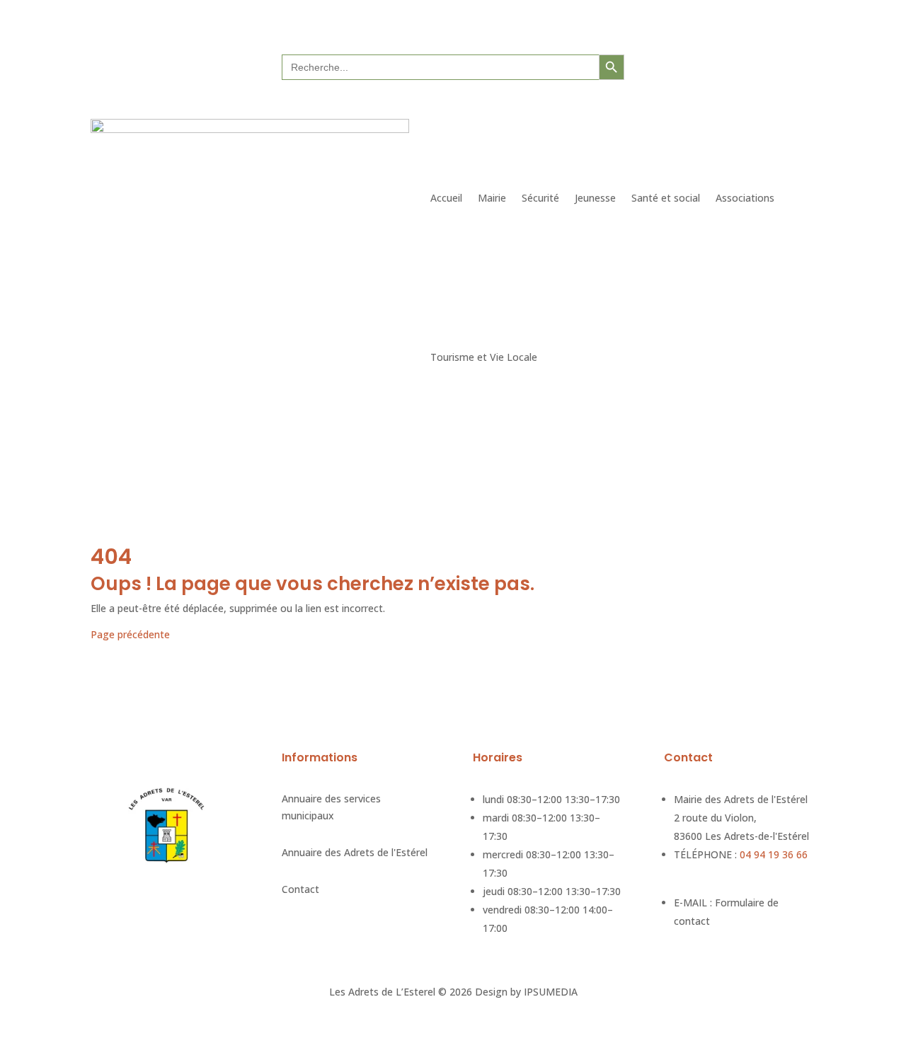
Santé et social (665, 197)
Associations (745, 197)
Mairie (492, 197)
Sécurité (540, 197)
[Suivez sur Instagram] (753, 65)
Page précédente (130, 634)
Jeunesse (595, 197)
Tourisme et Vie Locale (483, 357)
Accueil (446, 197)
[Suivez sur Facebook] (725, 65)
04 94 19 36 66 (774, 854)
